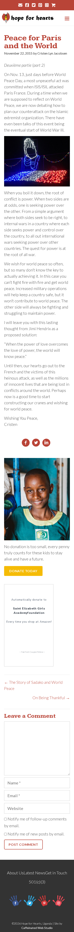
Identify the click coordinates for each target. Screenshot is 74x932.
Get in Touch (56, 872)
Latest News (34, 872)
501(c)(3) (37, 881)
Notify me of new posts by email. (36, 833)
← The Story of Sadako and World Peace (33, 685)
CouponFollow (36, 652)
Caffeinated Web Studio (37, 928)
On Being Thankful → (51, 697)
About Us (15, 872)
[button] (23, 571)
